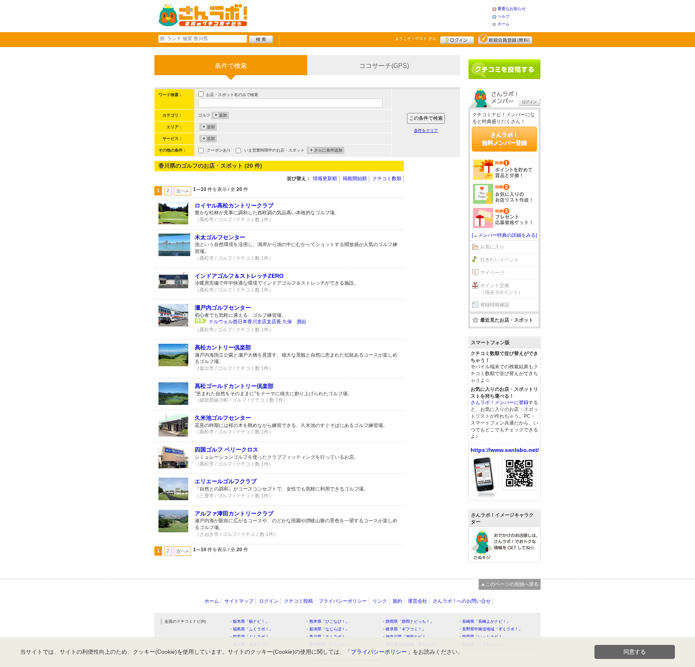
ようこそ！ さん (415, 38)
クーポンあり (219, 150)
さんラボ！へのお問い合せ (462, 601)
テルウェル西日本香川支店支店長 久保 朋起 (257, 321)
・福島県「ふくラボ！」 (251, 629)
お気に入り (492, 247)
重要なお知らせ (512, 8)
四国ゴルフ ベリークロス (226, 449)
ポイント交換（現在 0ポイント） (501, 289)
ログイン (457, 39)
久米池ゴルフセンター (223, 418)
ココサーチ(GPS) (384, 65)
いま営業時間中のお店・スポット (274, 150)
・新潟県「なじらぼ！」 (327, 629)
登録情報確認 (494, 305)
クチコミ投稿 (298, 601)
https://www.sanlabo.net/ (505, 450)
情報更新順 (325, 178)
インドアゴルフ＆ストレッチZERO (239, 276)
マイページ (492, 272)
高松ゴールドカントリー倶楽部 (234, 386)
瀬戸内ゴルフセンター (223, 307)
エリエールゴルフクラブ (226, 481)
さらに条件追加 (328, 150)
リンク (379, 601)
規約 (397, 601)
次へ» (182, 191)
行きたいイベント (499, 260)
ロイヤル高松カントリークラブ (234, 205)
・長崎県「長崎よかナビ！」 (484, 621)
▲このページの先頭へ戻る (510, 584)
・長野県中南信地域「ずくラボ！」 (490, 629)
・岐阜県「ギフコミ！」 (404, 629)
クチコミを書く (504, 69)
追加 (223, 115)
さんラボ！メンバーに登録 (499, 402)
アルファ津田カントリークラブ (234, 513)
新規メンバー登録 (505, 39)
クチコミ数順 (386, 178)
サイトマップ (238, 601)
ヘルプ (504, 16)
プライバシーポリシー (343, 601)
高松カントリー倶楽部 (223, 347)
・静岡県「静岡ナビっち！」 (408, 621)
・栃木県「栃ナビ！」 (249, 621)
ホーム (504, 24)
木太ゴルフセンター (220, 237)
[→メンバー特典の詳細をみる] (504, 235)
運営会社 (417, 601)
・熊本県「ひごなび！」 (327, 621)
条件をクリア (426, 130)
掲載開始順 (355, 178)
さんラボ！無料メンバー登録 (504, 138)
